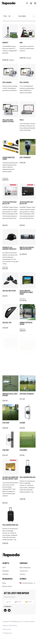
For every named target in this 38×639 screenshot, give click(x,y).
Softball (5, 574)
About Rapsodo (25, 567)
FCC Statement (7, 633)
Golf (3, 567)
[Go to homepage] (9, 5)
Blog (4, 583)
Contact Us (24, 571)
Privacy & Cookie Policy (9, 625)
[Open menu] (35, 3)
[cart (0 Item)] (31, 3)
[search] (27, 3)
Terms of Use (6, 629)
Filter (5, 16)
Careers (22, 574)
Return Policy (7, 586)
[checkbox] (8, 602)
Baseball (5, 571)
